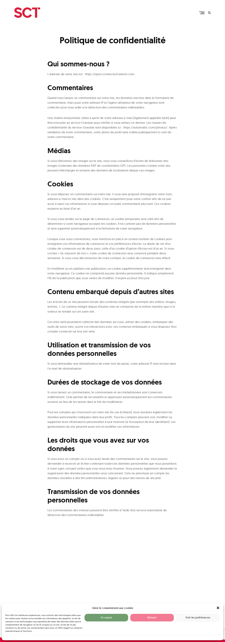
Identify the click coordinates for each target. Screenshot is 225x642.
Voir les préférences (197, 617)
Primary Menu (202, 12)
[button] (218, 608)
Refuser (152, 617)
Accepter (106, 617)
